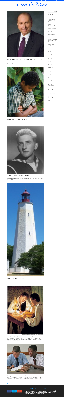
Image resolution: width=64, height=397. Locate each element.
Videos (49, 100)
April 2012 (49, 61)
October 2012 (50, 58)
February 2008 (50, 81)
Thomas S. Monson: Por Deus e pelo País (18, 175)
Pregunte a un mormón (50, 0)
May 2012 (49, 60)
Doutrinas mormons (51, 92)
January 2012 (50, 64)
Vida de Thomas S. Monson (52, 99)
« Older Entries (9, 383)
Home (42, 0)
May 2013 (49, 52)
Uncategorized (50, 97)
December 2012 (50, 55)
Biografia (45, 0)
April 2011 (49, 77)
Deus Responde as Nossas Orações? (17, 119)
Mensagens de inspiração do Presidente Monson (20, 376)
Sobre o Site (55, 0)
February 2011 (50, 80)
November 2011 (50, 67)
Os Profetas (50, 96)
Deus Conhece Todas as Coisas (15, 278)
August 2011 (50, 71)
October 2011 (50, 68)
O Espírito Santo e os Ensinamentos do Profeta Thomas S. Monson (52, 20)
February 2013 (50, 54)
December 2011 (50, 65)
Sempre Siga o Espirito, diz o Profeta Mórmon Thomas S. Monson (25, 59)
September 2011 (50, 70)
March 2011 (50, 78)
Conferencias (50, 88)
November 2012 (50, 57)
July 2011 (49, 73)
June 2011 (49, 74)
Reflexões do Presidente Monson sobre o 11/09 (20, 337)
